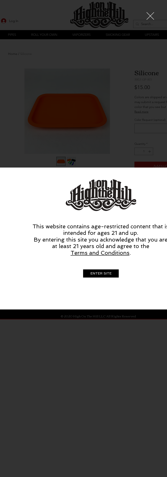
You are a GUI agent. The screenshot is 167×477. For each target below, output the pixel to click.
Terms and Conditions (100, 253)
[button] (150, 16)
